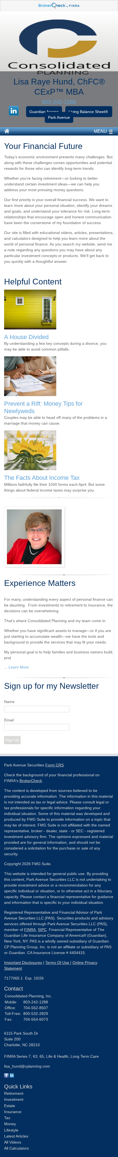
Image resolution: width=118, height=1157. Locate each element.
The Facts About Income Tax (42, 477)
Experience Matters (39, 583)
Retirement (13, 1093)
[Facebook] (6, 1076)
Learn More (19, 667)
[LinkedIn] (12, 1076)
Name (9, 701)
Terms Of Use (57, 962)
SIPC (42, 929)
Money (10, 1124)
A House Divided (26, 337)
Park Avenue (59, 117)
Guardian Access (44, 111)
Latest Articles (16, 1136)
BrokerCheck (30, 780)
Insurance (12, 1112)
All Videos (12, 1142)
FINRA (30, 929)
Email (9, 720)
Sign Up (12, 740)
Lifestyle (11, 1130)
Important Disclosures (23, 962)
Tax (7, 1118)
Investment (13, 1099)
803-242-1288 (59, 102)
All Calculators (16, 1148)
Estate (9, 1106)
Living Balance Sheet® (89, 111)
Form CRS (54, 765)
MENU (100, 131)
